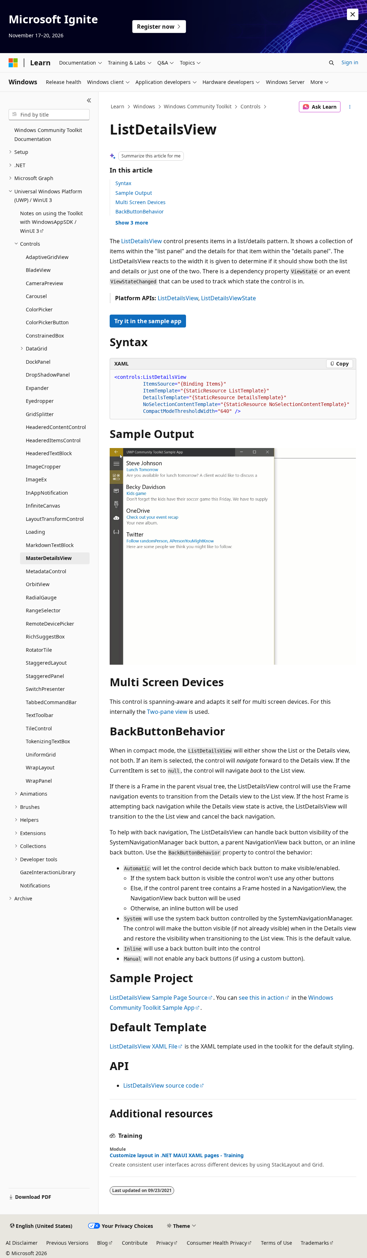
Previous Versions (67, 1242)
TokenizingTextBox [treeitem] (48, 741)
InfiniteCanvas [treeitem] (43, 505)
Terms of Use (276, 1242)
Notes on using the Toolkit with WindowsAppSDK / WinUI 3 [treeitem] (51, 222)
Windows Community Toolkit (198, 106)
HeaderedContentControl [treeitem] (56, 427)
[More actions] (349, 107)
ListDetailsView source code (161, 1085)
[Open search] (331, 62)
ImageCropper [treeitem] (43, 466)
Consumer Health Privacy (217, 1242)
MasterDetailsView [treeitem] (49, 558)
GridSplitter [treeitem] (40, 414)
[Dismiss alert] (352, 14)
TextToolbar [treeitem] (39, 715)
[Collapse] (89, 100)
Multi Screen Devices (140, 202)
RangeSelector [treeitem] (43, 610)
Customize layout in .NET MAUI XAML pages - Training (177, 1155)
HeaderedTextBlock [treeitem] (49, 453)
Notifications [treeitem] (35, 885)
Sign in (350, 62)
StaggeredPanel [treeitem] (45, 676)
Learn (117, 106)
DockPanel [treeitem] (38, 361)
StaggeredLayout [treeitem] (46, 662)
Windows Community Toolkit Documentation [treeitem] (48, 134)
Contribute (135, 1242)
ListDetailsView (141, 241)
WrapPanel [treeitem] (39, 780)
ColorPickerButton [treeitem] (47, 322)
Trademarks (315, 1242)
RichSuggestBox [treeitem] (45, 636)
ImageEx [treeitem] (36, 479)
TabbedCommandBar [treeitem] (51, 702)
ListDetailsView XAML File (143, 1046)
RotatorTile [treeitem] (39, 649)
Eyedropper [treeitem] (40, 400)
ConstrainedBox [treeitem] (45, 335)
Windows (144, 106)
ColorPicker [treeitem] (39, 309)
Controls (250, 106)
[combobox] (49, 115)
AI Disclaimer (22, 1242)
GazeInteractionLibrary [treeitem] (47, 872)
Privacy (164, 1242)
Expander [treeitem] (37, 388)
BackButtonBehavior (139, 211)
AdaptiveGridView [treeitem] (47, 257)
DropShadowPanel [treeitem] (48, 374)
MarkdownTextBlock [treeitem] (49, 545)
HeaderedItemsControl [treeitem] (53, 440)
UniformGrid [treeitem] (41, 754)
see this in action (261, 998)
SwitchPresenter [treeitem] (45, 688)
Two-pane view (167, 712)
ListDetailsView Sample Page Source (159, 998)
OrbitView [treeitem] (37, 584)
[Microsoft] (13, 62)
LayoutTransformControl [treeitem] (55, 518)
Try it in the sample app (147, 321)
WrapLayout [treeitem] (40, 767)
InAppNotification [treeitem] (47, 492)
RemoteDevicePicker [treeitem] (50, 623)
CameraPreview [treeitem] (44, 283)
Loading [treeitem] (35, 531)
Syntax (123, 183)
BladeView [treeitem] (38, 270)
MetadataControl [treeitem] (46, 571)
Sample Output (133, 192)
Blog (102, 1242)
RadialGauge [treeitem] (41, 597)
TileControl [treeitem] (39, 728)
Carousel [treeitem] (36, 296)
